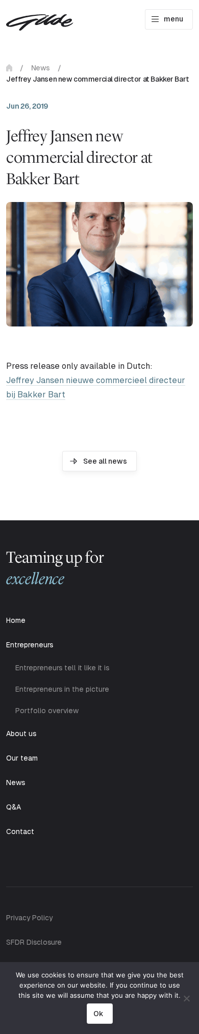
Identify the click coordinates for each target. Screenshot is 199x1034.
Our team (22, 758)
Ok (98, 1014)
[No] (186, 998)
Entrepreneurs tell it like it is (62, 668)
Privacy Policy (29, 918)
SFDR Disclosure (34, 942)
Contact (20, 831)
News (40, 68)
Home (9, 67)
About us (21, 733)
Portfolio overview (47, 711)
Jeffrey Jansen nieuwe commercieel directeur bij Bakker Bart (95, 387)
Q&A (13, 807)
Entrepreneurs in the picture (62, 689)
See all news (105, 461)
